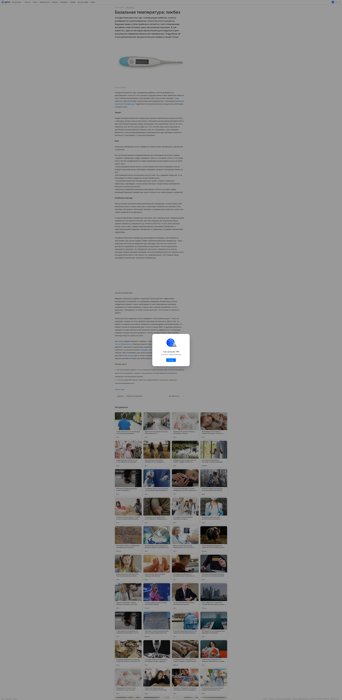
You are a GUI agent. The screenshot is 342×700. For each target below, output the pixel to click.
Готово (171, 360)
